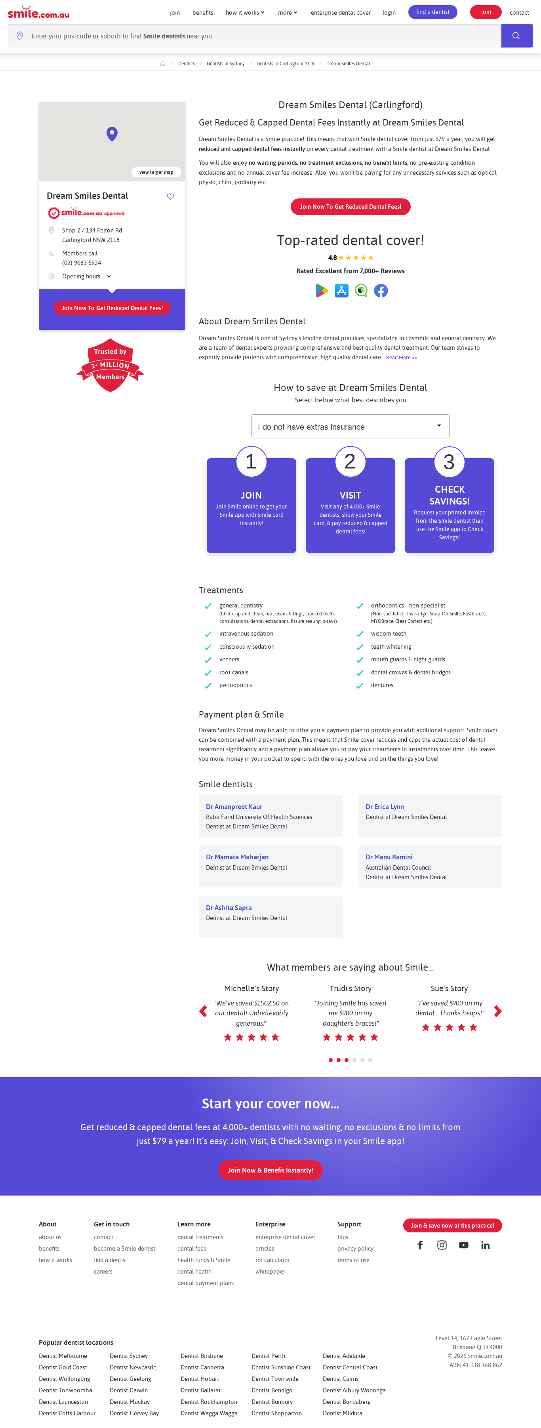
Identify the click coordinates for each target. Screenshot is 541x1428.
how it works (242, 12)
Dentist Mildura (342, 1413)
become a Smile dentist (124, 1248)
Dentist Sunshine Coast (281, 1367)
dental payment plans (205, 1283)
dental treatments (200, 1237)
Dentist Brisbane (202, 1355)
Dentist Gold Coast (63, 1367)
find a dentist (433, 11)
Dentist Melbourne (63, 1355)
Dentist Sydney (129, 1355)
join (175, 12)
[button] (331, 1060)
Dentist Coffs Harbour (67, 1413)
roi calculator (272, 1260)
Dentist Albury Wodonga (354, 1390)
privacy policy (355, 1248)
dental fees (191, 1248)
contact (519, 12)
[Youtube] (464, 1245)
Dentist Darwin (129, 1390)
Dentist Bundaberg (347, 1401)
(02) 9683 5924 (81, 263)
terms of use (353, 1260)
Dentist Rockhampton (209, 1401)
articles (264, 1248)
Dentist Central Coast (350, 1367)
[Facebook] (420, 1245)
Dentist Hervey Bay (134, 1413)
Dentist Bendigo (272, 1390)
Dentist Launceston (63, 1401)
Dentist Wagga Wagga (209, 1413)
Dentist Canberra (202, 1367)
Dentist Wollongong (64, 1378)
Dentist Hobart (200, 1378)
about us (50, 1237)
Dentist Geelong (130, 1378)
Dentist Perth (268, 1355)
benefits (202, 12)
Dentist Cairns (340, 1378)
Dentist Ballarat (201, 1390)
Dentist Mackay (130, 1401)
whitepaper (270, 1271)
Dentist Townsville (275, 1378)
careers (103, 1271)
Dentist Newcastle (133, 1367)
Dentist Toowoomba (65, 1390)
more (285, 12)
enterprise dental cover (341, 12)
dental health (194, 1271)
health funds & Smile (203, 1260)
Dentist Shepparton (276, 1413)
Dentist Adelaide (344, 1355)
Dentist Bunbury (272, 1401)
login (389, 12)
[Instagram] (442, 1245)
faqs (342, 1237)
